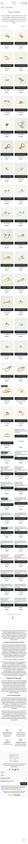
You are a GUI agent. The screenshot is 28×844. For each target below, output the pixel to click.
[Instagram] (12, 770)
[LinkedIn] (15, 770)
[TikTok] (18, 770)
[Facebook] (10, 770)
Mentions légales (17, 791)
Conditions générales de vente (17, 793)
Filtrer (5, 26)
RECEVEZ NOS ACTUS (7, 781)
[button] (21, 3)
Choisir (24, 26)
